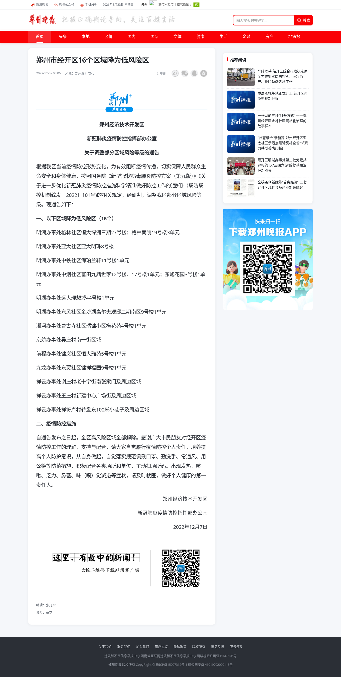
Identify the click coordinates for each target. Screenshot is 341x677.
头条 (63, 36)
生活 (223, 36)
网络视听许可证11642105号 (217, 656)
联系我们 (123, 646)
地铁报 (294, 36)
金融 (246, 36)
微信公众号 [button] (66, 4)
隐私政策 (179, 646)
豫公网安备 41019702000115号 (210, 664)
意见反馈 (217, 646)
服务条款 (236, 646)
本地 (86, 36)
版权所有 (198, 646)
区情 (109, 36)
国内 (132, 36)
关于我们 (105, 646)
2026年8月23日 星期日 (118, 4)
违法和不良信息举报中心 (122, 656)
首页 (40, 36)
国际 (155, 36)
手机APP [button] (91, 4)
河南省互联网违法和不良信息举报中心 (168, 656)
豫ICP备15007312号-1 (171, 664)
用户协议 (161, 646)
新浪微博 (42, 4)
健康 (200, 36)
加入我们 (142, 646)
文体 (177, 36)
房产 (269, 36)
